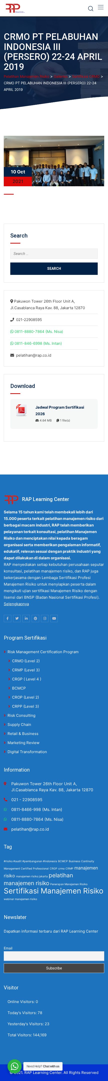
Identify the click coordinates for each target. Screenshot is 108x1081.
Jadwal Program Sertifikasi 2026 (59, 410)
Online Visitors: (22, 1001)
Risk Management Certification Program (43, 651)
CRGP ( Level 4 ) (26, 679)
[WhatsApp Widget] (15, 1066)
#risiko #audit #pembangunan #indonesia (30, 861)
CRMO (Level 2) (26, 660)
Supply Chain (19, 724)
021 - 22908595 (26, 799)
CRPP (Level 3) (25, 706)
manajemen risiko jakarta (32, 876)
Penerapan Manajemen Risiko (68, 884)
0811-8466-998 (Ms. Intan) (36, 809)
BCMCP (19, 688)
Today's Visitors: (23, 1012)
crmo (61, 868)
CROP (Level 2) (25, 697)
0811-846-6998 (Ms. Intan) (38, 343)
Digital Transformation (27, 751)
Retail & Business (23, 733)
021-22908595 (29, 319)
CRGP (53, 868)
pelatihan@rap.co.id (33, 355)
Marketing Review (23, 742)
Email (8, 948)
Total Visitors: (20, 1035)
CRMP (69, 868)
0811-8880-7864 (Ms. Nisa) (39, 331)
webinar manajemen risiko (20, 899)
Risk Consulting (21, 715)
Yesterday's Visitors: (26, 1023)
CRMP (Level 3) (26, 670)
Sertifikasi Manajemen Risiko (53, 890)
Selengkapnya (16, 603)
